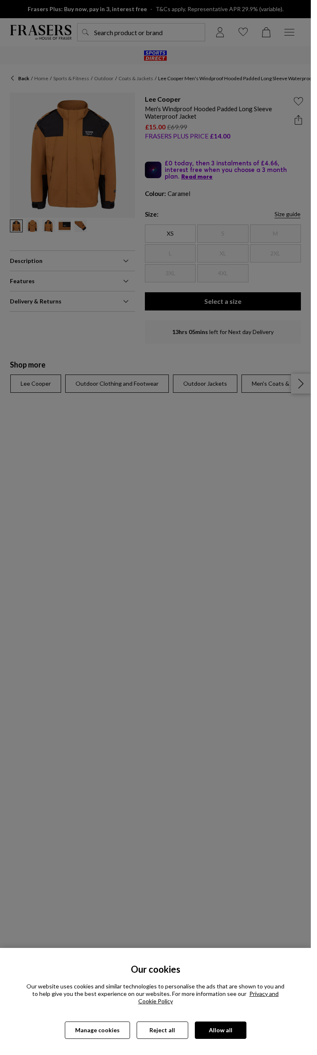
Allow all (220, 1030)
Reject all (162, 1030)
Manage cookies (97, 1030)
